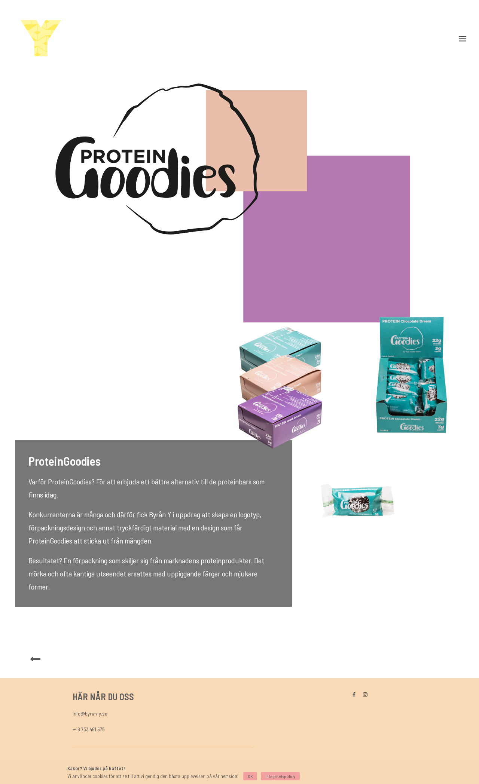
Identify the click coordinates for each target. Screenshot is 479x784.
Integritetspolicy (280, 776)
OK (250, 776)
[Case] (35, 661)
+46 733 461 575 (89, 729)
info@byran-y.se (90, 713)
